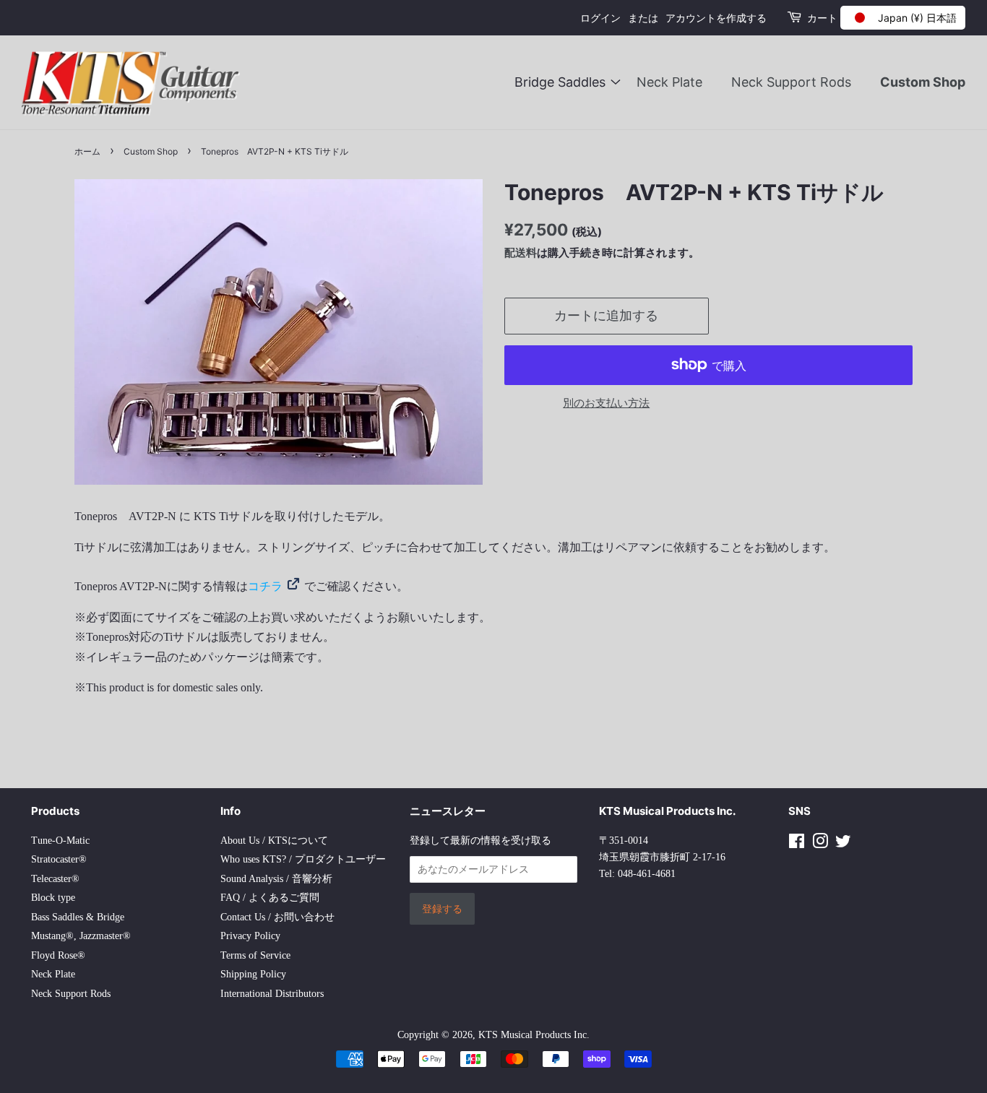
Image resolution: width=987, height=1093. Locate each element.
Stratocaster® (59, 859)
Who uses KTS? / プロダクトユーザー (303, 859)
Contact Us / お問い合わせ (277, 917)
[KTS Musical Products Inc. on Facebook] (796, 844)
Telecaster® (55, 878)
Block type (53, 897)
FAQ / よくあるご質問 (269, 897)
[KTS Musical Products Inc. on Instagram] (820, 844)
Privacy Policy (250, 935)
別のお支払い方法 (606, 403)
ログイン (600, 18)
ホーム (87, 151)
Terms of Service (255, 955)
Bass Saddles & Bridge (77, 917)
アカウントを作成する (716, 18)
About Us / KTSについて (274, 840)
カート (822, 18)
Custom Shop (922, 82)
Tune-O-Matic (60, 840)
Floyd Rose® (58, 955)
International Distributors (272, 993)
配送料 (520, 252)
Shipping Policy (253, 974)
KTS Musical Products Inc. (534, 1034)
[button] (902, 18)
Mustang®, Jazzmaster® (81, 935)
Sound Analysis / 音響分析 (276, 878)
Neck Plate (669, 82)
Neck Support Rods (791, 82)
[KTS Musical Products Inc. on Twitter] (843, 844)
